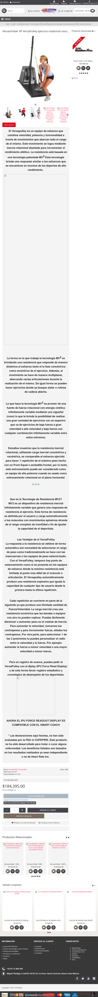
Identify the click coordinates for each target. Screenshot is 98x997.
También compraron (11, 885)
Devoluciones (40, 949)
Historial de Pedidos (42, 951)
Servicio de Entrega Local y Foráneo (15, 949)
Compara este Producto (50, 823)
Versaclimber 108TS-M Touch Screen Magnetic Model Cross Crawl (36, 864)
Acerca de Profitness (10, 946)
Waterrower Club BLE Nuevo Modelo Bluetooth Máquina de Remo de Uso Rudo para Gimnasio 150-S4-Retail (59, 864)
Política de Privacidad (10, 951)
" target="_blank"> (84, 994)
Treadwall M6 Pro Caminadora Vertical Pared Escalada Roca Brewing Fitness (40, 920)
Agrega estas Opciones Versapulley (16, 800)
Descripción (9, 125)
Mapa (5, 959)
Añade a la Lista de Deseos (24, 823)
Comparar (38, 953)
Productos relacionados (82, 31)
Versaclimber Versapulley (18, 769)
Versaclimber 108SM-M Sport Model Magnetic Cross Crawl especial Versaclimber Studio (13, 864)
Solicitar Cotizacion (24, 816)
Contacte (6, 956)
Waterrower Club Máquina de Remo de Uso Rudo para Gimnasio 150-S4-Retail (84, 61)
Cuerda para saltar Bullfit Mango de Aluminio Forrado (72, 920)
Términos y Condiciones (11, 954)
